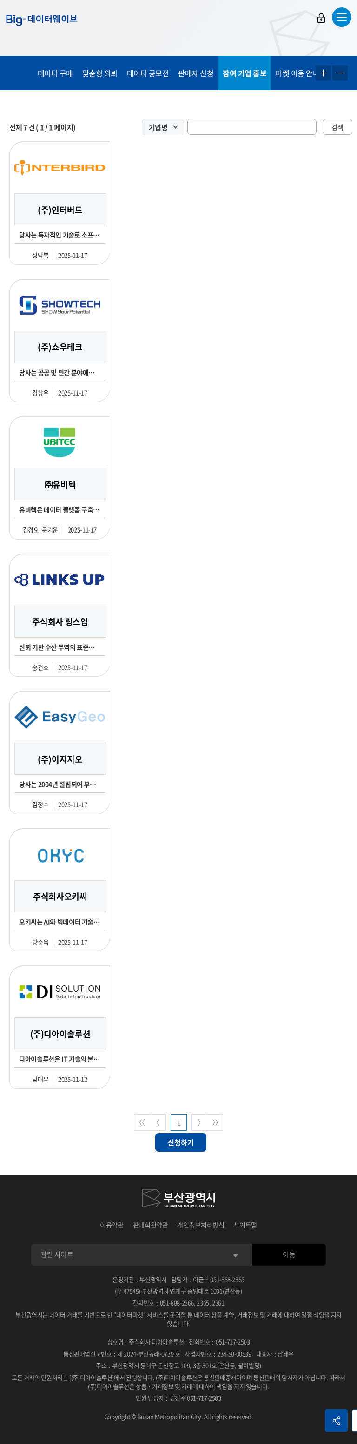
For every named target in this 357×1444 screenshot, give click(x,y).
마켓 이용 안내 (297, 73)
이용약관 (112, 1224)
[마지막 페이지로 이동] (215, 1122)
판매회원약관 (150, 1224)
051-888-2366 (177, 1302)
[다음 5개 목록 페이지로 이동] (199, 1122)
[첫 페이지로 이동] (142, 1122)
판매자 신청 (195, 73)
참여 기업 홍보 (244, 73)
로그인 (321, 18)
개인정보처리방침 (200, 1224)
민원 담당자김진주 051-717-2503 (178, 1397)
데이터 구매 (55, 73)
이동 (289, 1254)
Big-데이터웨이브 (42, 20)
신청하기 (181, 1142)
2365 (203, 1302)
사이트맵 (245, 1224)
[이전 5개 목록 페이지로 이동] (158, 1122)
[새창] (178, 1199)
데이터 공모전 (148, 73)
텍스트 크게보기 (323, 73)
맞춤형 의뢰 (100, 73)
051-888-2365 (227, 1279)
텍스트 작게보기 (340, 73)
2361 (218, 1302)
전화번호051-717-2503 (219, 1341)
